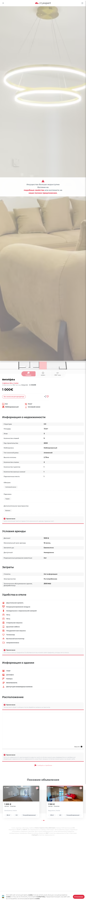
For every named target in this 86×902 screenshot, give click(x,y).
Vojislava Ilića (7, 383)
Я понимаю (78, 897)
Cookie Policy (40, 897)
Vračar (16, 383)
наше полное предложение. (43, 193)
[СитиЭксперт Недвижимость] (43, 3)
